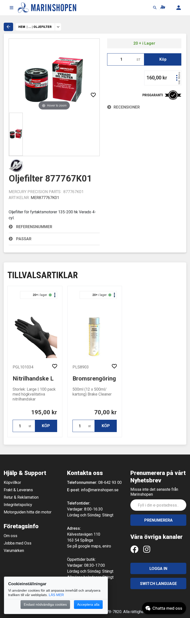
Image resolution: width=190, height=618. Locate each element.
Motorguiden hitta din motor (27, 512)
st (29, 426)
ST (138, 59)
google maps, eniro (94, 546)
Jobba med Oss (17, 543)
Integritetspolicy (18, 504)
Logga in (158, 568)
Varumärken (14, 550)
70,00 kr (105, 412)
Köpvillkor (12, 482)
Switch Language (158, 583)
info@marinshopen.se (100, 490)
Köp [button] (162, 59)
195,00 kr (44, 412)
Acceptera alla (88, 604)
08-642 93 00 (110, 482)
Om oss (10, 535)
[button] (11, 8)
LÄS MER (56, 595)
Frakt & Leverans (18, 490)
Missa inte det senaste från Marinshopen (154, 492)
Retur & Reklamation (21, 497)
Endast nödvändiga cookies (45, 604)
